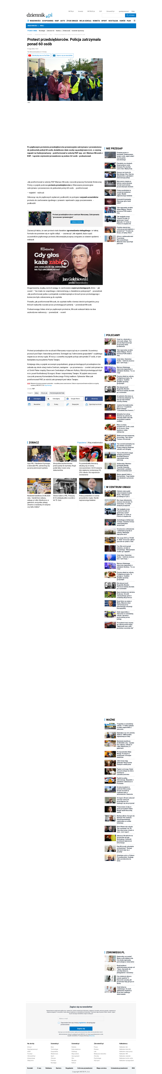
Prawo (96, 1047)
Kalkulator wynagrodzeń (126, 1060)
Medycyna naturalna (100, 1054)
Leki (95, 1051)
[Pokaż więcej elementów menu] (134, 20)
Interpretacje (31, 1058)
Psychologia (97, 1058)
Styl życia (96, 1060)
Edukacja (74, 1051)
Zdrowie (53, 1058)
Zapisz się (81, 1029)
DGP (100, 11)
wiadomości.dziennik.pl (41, 34)
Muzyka (74, 1060)
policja (44, 393)
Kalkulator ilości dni (125, 1049)
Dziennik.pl (54, 1043)
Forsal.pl (29, 1054)
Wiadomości (32, 26)
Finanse (96, 1049)
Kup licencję (48, 385)
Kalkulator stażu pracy (125, 1051)
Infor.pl (29, 1047)
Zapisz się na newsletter (64, 55)
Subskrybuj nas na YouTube (41, 55)
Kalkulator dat (123, 1047)
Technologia (54, 1049)
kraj (51, 34)
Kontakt (30, 1068)
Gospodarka (54, 1051)
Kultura (74, 1063)
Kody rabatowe (76, 1049)
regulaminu (82, 1022)
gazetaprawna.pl (124, 11)
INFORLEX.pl (91, 11)
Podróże (53, 1060)
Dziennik (29, 34)
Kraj (42, 26)
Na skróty (30, 1043)
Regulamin (69, 1068)
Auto (52, 1047)
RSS (133, 1068)
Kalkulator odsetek (124, 1056)
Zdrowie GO (50, 31)
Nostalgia (42, 31)
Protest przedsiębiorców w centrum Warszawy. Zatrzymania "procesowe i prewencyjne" (76, 216)
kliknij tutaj (91, 1035)
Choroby (96, 1056)
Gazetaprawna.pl (32, 1049)
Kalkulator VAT (123, 1054)
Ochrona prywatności (84, 1068)
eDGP (29, 1051)
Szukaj (132, 15)
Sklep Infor (30, 1060)
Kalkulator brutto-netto (126, 1058)
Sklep (133, 11)
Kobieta (74, 1047)
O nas (39, 1068)
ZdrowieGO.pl (110, 11)
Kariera (58, 1068)
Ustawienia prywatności (119, 1068)
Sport (52, 1056)
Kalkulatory (123, 1043)
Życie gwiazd (75, 1056)
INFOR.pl (71, 11)
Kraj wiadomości (95, 442)
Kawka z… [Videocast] (63, 31)
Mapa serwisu (101, 1068)
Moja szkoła (75, 1054)
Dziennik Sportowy (78, 31)
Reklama (49, 1068)
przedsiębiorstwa (57, 393)
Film (73, 1058)
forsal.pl (80, 11)
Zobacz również (77, 222)
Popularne (81, 442)
